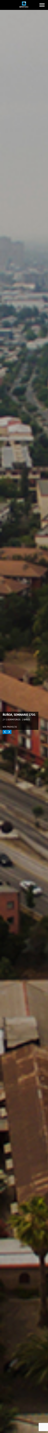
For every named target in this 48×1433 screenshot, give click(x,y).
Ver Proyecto (10, 727)
